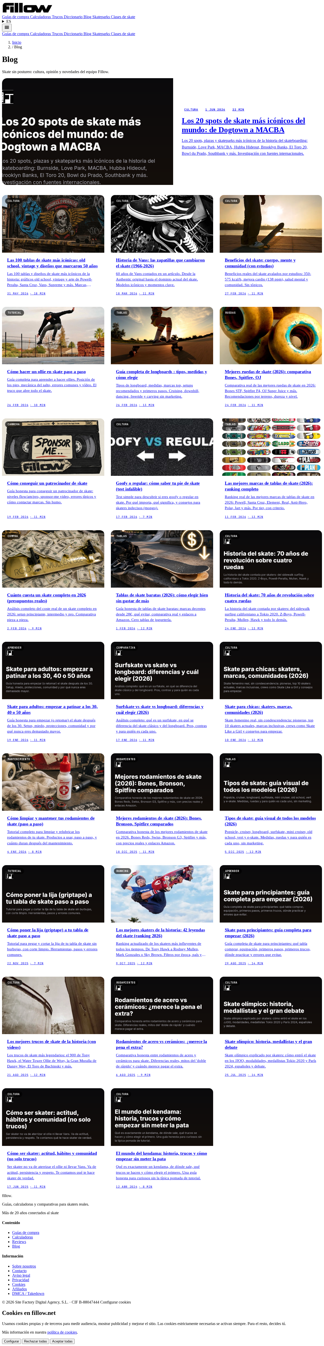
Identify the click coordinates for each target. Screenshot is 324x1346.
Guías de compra (16, 17)
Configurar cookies (115, 1302)
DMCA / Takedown (28, 1293)
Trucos (58, 17)
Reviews (19, 1242)
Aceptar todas (62, 1341)
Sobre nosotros (24, 1266)
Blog (88, 17)
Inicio (16, 42)
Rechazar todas (35, 1341)
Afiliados (19, 1289)
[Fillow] (27, 12)
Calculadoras (41, 17)
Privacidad (20, 1280)
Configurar (11, 1341)
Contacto (19, 1271)
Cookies (18, 1284)
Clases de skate (123, 17)
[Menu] (7, 28)
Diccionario (74, 17)
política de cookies (62, 1332)
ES (8, 21)
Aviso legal (21, 1275)
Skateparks (101, 17)
